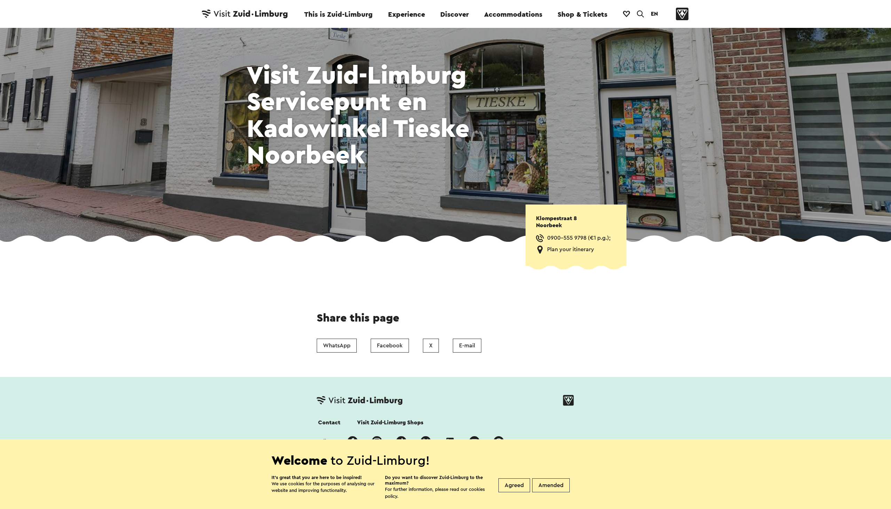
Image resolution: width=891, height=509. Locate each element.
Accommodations (513, 14)
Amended (550, 485)
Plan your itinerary (570, 249)
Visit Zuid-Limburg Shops (390, 422)
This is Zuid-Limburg (338, 14)
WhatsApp (336, 345)
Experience (406, 14)
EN (654, 14)
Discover (454, 14)
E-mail (467, 345)
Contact (329, 422)
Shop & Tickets (582, 14)
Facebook (390, 345)
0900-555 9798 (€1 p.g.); (578, 238)
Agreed (514, 485)
